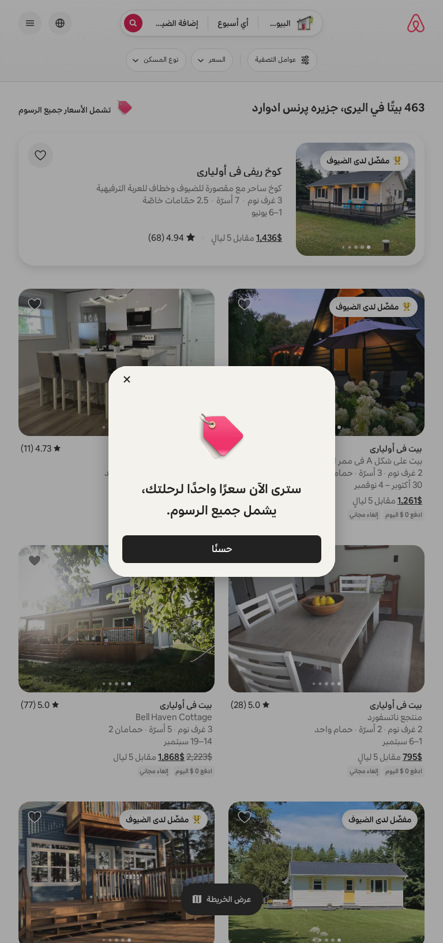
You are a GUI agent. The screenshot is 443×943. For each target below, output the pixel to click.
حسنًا (221, 548)
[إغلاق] (127, 379)
